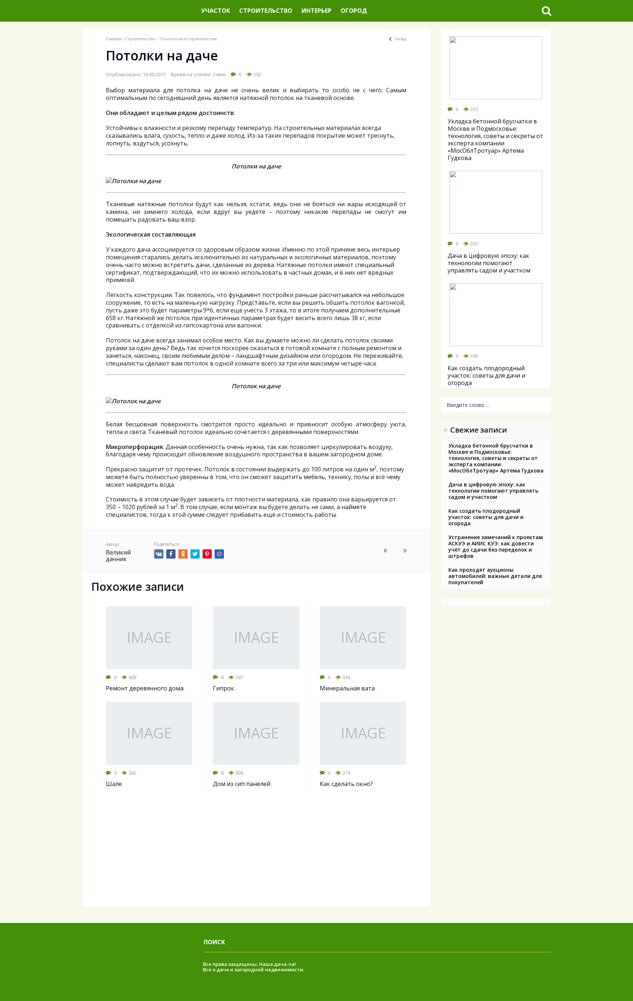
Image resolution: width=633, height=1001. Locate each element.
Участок (215, 11)
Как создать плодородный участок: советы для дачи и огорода (485, 517)
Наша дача (272, 964)
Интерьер (316, 11)
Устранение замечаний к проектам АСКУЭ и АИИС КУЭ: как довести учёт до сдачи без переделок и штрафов (495, 546)
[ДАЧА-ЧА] (139, 11)
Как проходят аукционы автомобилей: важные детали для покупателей (495, 576)
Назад (400, 38)
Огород (354, 11)
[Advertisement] (256, 855)
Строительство (265, 11)
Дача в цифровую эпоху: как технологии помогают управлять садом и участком (493, 490)
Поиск (214, 942)
